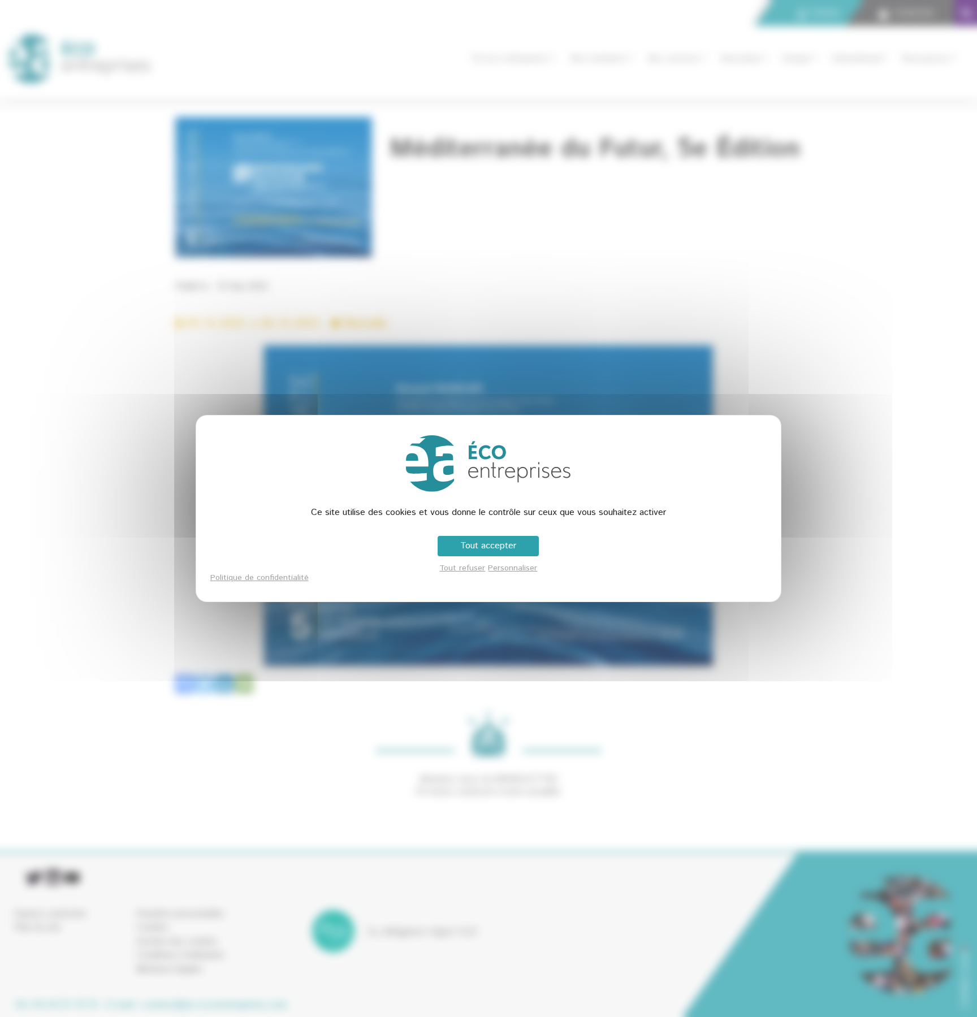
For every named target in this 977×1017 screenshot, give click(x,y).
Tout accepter (488, 545)
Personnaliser (512, 568)
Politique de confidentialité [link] (259, 578)
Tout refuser (462, 568)
